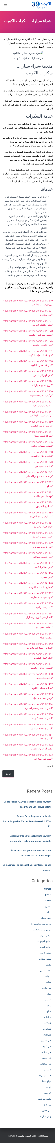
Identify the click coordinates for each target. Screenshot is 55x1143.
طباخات (47, 1017)
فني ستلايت (46, 1052)
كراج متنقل (46, 1081)
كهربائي (47, 1093)
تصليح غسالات (45, 959)
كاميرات (47, 1069)
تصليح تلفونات (45, 947)
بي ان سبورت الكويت (41, 929)
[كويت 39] (41, 5)
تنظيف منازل (45, 970)
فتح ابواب (47, 1029)
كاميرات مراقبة (44, 1075)
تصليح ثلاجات (45, 953)
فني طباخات (45, 1064)
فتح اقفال (47, 1035)
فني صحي (46, 1058)
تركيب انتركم (45, 935)
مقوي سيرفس (44, 1099)
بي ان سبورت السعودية (41, 924)
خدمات (48, 999)
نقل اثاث (47, 1105)
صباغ (49, 1011)
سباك (48, 1005)
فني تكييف (46, 1046)
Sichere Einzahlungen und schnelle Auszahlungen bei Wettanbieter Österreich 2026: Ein (27, 821)
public (48, 894)
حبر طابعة (46, 988)
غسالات (47, 1023)
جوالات (48, 982)
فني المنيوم (46, 1040)
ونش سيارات (45, 1116)
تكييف (48, 965)
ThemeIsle (12, 1136)
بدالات (48, 912)
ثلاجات (48, 976)
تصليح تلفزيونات (44, 941)
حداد (49, 994)
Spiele (48, 900)
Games (47, 889)
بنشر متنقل (46, 918)
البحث (50, 766)
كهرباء (48, 1087)
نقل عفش (46, 1110)
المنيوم (48, 906)
